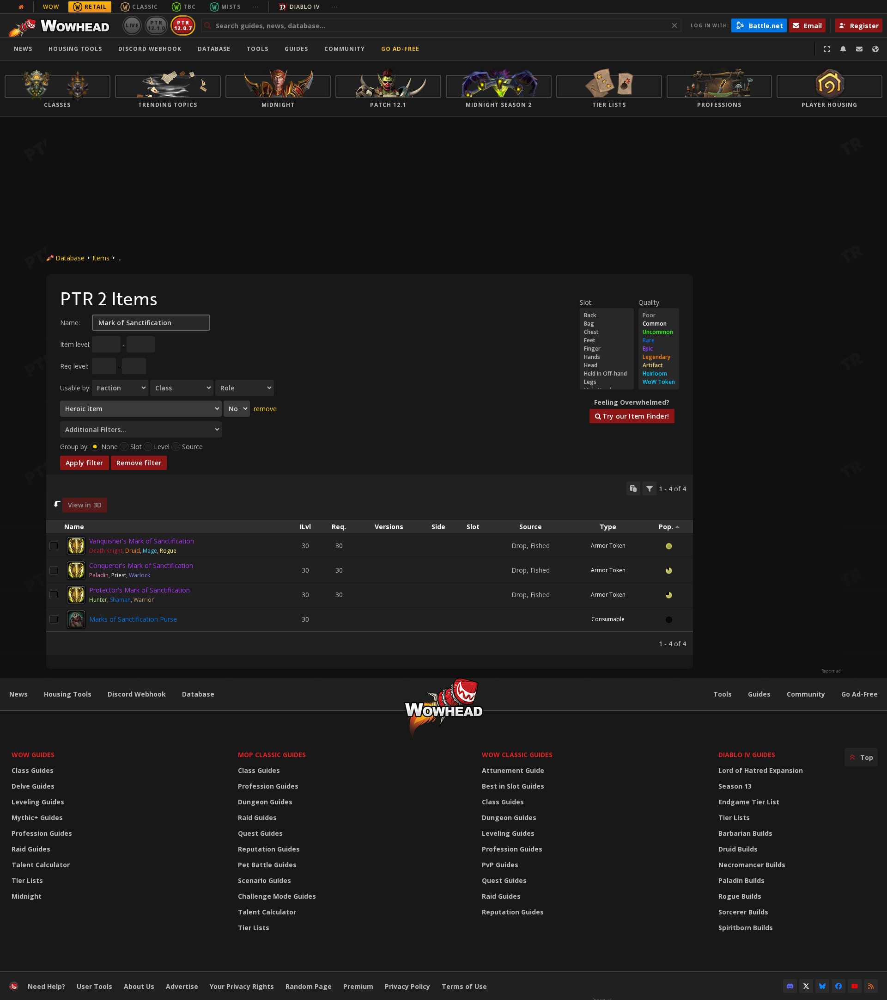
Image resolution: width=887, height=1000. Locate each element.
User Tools (94, 986)
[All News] (21, 6)
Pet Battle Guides (267, 864)
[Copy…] (633, 488)
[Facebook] (838, 986)
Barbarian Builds (745, 833)
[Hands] (607, 357)
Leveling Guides (38, 801)
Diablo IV (305, 7)
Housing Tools (67, 694)
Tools (722, 694)
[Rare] (659, 340)
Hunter (98, 600)
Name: (70, 322)
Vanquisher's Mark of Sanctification (141, 541)
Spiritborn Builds (745, 927)
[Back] (607, 315)
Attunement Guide (513, 770)
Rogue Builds (739, 896)
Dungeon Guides (265, 801)
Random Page (309, 986)
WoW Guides (33, 754)
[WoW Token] (659, 382)
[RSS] (871, 986)
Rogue (168, 551)
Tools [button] (257, 49)
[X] (806, 986)
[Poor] (659, 315)
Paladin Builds (741, 880)
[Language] (875, 49)
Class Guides (33, 770)
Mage (150, 551)
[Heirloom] (659, 374)
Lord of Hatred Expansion (760, 770)
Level (162, 446)
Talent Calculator (41, 864)
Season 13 (735, 786)
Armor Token (608, 545)
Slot (136, 446)
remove (265, 408)
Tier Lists (27, 880)
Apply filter (84, 462)
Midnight (27, 896)
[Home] (62, 25)
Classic (145, 7)
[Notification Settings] (843, 49)
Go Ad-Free (400, 49)
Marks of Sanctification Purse (133, 619)
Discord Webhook (150, 49)
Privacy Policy (407, 986)
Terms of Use (464, 986)
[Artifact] (659, 365)
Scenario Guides (264, 880)
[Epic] (659, 349)
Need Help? (46, 986)
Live (132, 25)
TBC (189, 7)
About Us (139, 986)
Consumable (608, 619)
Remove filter (139, 462)
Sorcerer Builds (743, 911)
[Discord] (790, 986)
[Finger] (607, 349)
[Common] (659, 324)
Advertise (182, 986)
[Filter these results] (649, 488)
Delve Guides (33, 786)
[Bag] (607, 324)
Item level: (75, 344)
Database (214, 49)
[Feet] (607, 340)
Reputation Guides (269, 849)
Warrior (144, 600)
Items (100, 257)
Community (344, 49)
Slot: (586, 302)
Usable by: (75, 387)
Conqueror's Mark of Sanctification (141, 565)
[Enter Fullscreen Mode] (827, 49)
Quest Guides (260, 833)
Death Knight (105, 551)
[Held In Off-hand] (607, 374)
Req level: (74, 366)
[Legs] (607, 382)
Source (192, 446)
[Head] (607, 365)
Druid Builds (738, 849)
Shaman (120, 600)
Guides (296, 49)
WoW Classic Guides (517, 754)
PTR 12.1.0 (156, 25)
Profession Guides (42, 833)
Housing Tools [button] (75, 49)
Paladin (99, 575)
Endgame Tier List (748, 801)
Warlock (139, 575)
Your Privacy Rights (242, 986)
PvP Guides (500, 864)
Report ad (831, 671)
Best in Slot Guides (513, 786)
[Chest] (607, 332)
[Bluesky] (822, 986)
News (23, 49)
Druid (132, 551)
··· (255, 7)
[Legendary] (659, 357)
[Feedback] (859, 49)
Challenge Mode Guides (277, 896)
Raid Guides (31, 849)
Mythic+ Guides (37, 817)
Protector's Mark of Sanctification (139, 590)
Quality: (649, 302)
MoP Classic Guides (272, 754)
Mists (231, 7)
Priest (118, 575)
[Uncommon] (659, 332)
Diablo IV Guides (746, 754)
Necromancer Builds (751, 864)
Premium (358, 986)
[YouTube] (855, 986)
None (109, 446)
